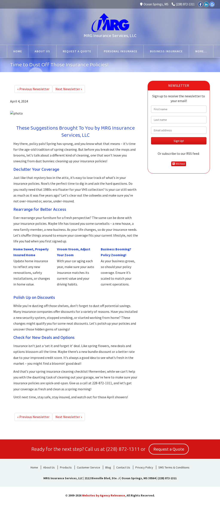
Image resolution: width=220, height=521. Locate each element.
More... (201, 51)
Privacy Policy (144, 467)
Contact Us (123, 467)
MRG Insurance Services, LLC (110, 35)
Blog (108, 467)
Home (34, 467)
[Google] (212, 4)
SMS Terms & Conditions (173, 467)
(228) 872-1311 (185, 4)
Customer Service (88, 467)
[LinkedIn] (206, 4)
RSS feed (180, 163)
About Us (49, 467)
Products (66, 467)
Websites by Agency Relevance (103, 495)
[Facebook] (200, 4)
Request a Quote (168, 449)
